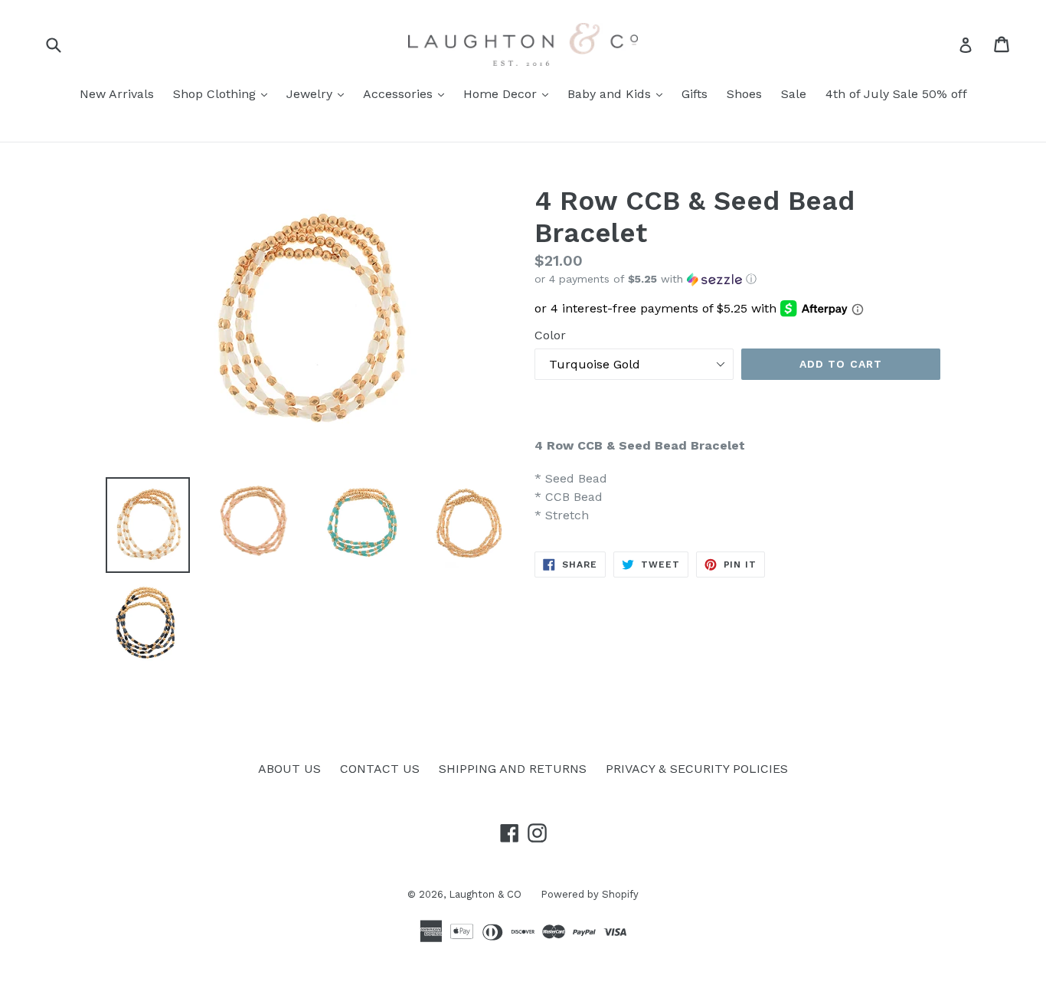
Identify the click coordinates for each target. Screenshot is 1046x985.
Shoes (744, 94)
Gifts (695, 94)
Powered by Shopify (590, 894)
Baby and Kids (618, 93)
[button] (737, 279)
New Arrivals (117, 94)
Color (550, 335)
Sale (793, 94)
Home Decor (509, 93)
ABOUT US (289, 768)
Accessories (407, 93)
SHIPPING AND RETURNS (513, 768)
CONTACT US (380, 768)
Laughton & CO (485, 894)
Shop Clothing (224, 93)
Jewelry (318, 93)
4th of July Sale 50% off (896, 94)
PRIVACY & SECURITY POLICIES (697, 768)
